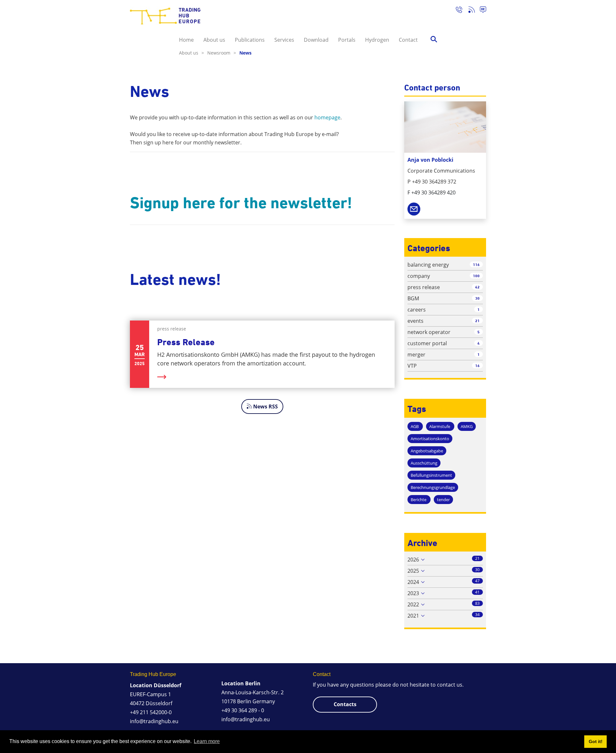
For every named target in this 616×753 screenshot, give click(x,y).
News (245, 53)
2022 (413, 604)
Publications (250, 39)
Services (284, 39)
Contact (408, 39)
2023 (413, 593)
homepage (327, 117)
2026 (413, 559)
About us (214, 39)
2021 (413, 615)
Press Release (186, 342)
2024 (413, 582)
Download (316, 39)
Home (186, 39)
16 (477, 365)
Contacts (345, 704)
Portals (346, 39)
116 (476, 264)
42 (477, 287)
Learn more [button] (207, 741)
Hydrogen (377, 39)
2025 (413, 570)
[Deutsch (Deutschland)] (480, 10)
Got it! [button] (596, 741)
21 (477, 320)
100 (476, 275)
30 (477, 298)
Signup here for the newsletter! (241, 202)
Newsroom (221, 53)
